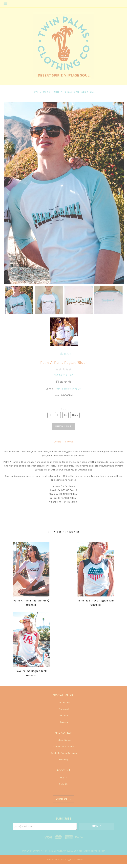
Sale (56, 91)
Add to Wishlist (63, 375)
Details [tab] (57, 441)
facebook (64, 708)
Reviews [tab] (69, 441)
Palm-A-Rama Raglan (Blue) (79, 91)
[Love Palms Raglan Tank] (31, 639)
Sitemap (63, 759)
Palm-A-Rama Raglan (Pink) (31, 600)
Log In (63, 777)
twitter (64, 721)
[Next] (118, 193)
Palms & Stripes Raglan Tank (96, 600)
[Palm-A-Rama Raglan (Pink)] (31, 569)
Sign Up (63, 784)
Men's (46, 91)
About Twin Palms (63, 746)
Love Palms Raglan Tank (31, 670)
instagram (64, 702)
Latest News (64, 740)
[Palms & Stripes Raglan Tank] (95, 569)
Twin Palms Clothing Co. (68, 388)
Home (35, 91)
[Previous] (8, 193)
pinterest (64, 715)
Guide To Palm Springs (63, 752)
